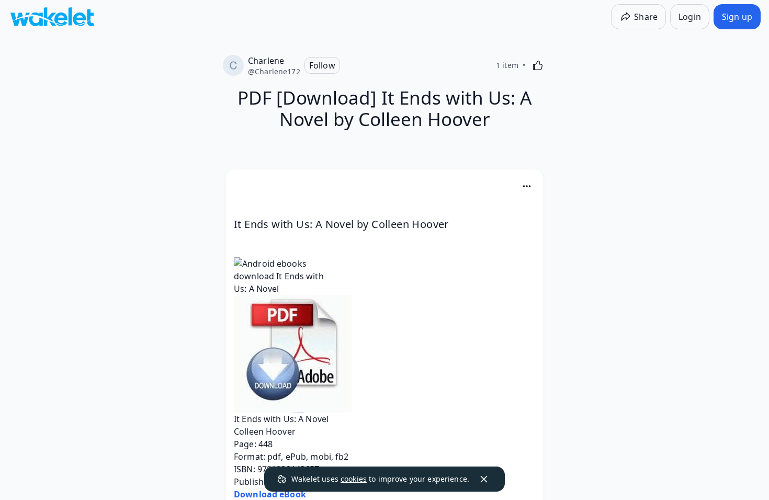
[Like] (537, 65)
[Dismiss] (484, 479)
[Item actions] (526, 186)
